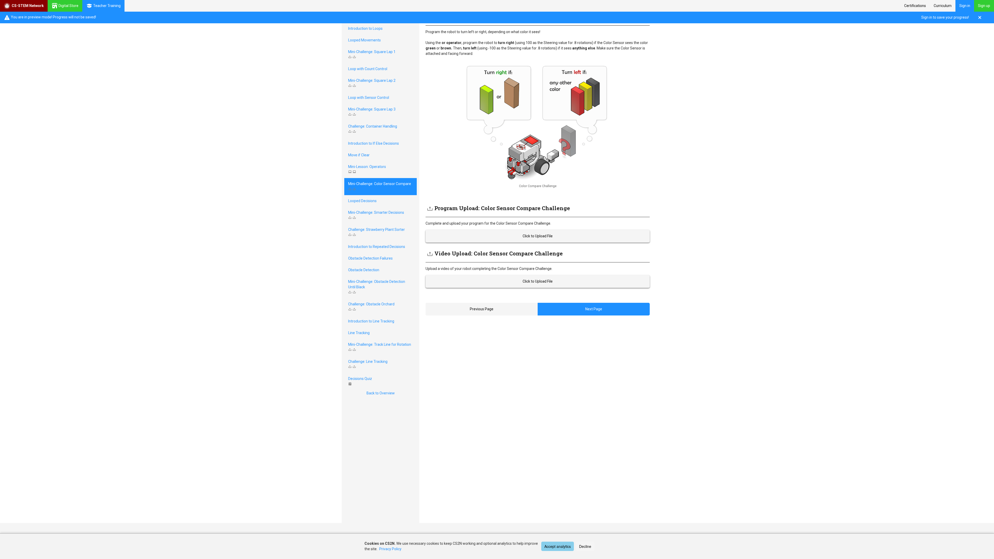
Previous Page (481, 309)
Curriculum (943, 6)
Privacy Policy (390, 549)
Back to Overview (381, 393)
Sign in (964, 6)
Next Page (593, 309)
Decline (585, 546)
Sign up (984, 6)
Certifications (915, 6)
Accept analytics (557, 546)
